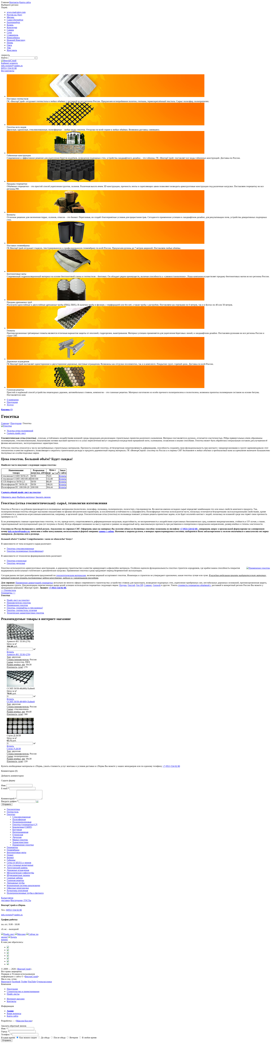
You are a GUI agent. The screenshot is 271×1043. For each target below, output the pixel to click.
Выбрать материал (26, 497)
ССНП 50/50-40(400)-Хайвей (21, 701)
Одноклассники (44, 981)
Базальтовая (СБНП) (22, 827)
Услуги (10, 405)
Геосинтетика (13, 809)
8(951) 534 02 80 (9, 68)
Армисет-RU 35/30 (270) (18, 654)
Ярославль (12, 50)
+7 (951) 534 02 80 (189, 529)
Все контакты (7, 71)
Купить (62, 476)
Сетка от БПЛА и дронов (19, 862)
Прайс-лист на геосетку (18, 600)
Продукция (12, 402)
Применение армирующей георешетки (34, 582)
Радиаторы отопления (17, 890)
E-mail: (5, 788)
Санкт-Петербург (15, 20)
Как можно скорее (28, 1037)
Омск (9, 45)
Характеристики (20, 842)
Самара (10, 30)
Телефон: (6, 1034)
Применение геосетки (23, 845)
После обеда (59, 1037)
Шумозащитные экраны (18, 875)
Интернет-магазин (16, 999)
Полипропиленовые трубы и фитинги (25, 893)
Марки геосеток (20, 840)
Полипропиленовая (21, 822)
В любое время (88, 1037)
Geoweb (157, 585)
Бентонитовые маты (16, 852)
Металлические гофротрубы (20, 873)
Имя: (3, 785)
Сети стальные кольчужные (20, 865)
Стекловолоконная (21, 817)
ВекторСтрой (24, 969)
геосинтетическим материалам (71, 575)
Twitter (24, 981)
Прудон (123, 585)
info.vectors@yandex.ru (12, 65)
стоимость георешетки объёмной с (194, 585)
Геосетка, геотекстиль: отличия (22, 610)
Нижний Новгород (16, 40)
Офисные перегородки (18, 888)
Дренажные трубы (16, 883)
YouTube (32, 981)
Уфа (9, 48)
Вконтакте (6, 981)
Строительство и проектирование (23, 991)
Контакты (14, 2)
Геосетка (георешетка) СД (24, 824)
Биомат (10, 857)
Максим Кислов (24, 1021)
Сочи (9, 32)
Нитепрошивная (20, 832)
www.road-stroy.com (16, 12)
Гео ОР (139, 585)
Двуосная (16, 837)
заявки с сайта (106, 531)
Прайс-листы (13, 994)
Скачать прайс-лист (16, 433)
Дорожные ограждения (18, 870)
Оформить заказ (9, 497)
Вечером (73, 1037)
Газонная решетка (15, 880)
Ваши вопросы (14, 1013)
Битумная (17, 829)
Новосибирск (13, 37)
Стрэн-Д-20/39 (14, 748)
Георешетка (12, 847)
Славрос (148, 585)
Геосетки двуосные (16, 563)
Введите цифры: (9, 801)
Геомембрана (13, 850)
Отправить (6, 1040)
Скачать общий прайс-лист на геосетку (21, 492)
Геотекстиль (12, 812)
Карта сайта (25, 2)
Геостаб (131, 585)
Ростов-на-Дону (14, 15)
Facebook (16, 981)
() (7, 409)
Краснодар (12, 27)
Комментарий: (8, 798)
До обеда (45, 1037)
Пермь (10, 42)
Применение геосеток (17, 605)
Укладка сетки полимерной (20, 430)
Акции (10, 1011)
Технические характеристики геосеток (25, 613)
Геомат (10, 855)
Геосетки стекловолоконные (20, 548)
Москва (10, 17)
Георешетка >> (8, 593)
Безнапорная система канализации (23, 885)
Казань (10, 25)
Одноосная (17, 834)
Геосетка (11, 814)
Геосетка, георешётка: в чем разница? (25, 608)
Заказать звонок (43, 497)
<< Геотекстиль (8, 590)
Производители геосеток (19, 603)
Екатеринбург (13, 22)
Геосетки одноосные (17, 561)
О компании (13, 399)
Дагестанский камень (17, 867)
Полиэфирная (19, 819)
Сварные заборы (15, 878)
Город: (5, 1031)
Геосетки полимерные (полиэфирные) (25, 551)
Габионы (11, 860)
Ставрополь (12, 35)
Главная (5, 423)
